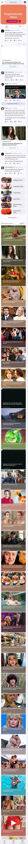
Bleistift (6, 83)
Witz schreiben (13, 21)
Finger (6, 108)
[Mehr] (20, 21)
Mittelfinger (7, 30)
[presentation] (2, 31)
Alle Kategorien (12, 217)
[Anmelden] (24, 2)
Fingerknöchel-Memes (12, 103)
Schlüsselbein (8, 153)
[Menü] (2, 2)
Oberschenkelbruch (9, 72)
